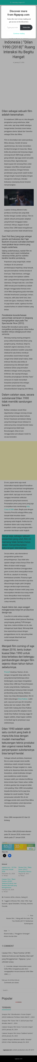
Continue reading (19, 33)
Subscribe (26, 27)
